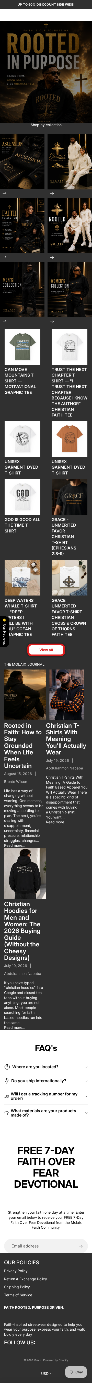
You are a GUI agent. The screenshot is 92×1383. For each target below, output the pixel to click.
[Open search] (16, 15)
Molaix (38, 1360)
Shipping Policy (17, 1287)
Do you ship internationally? (38, 1080)
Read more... (14, 845)
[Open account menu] (75, 15)
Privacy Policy (16, 1271)
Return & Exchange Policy (25, 1279)
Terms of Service (18, 1295)
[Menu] (6, 15)
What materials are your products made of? (43, 1113)
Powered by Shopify (55, 1360)
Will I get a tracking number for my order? (44, 1096)
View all (46, 650)
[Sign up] (81, 1246)
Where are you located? (35, 1066)
